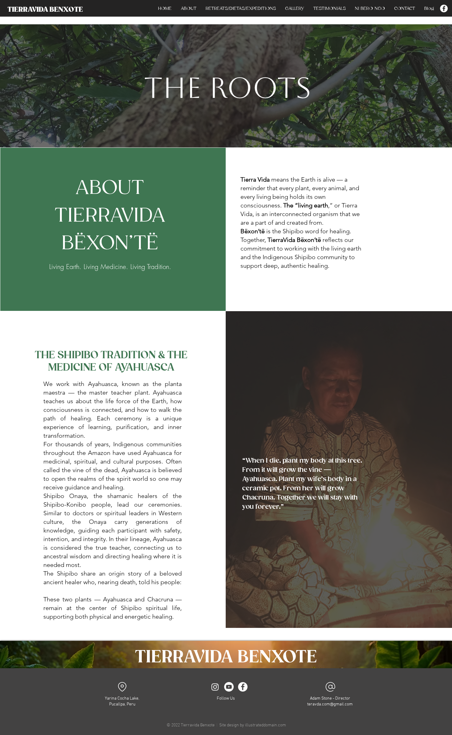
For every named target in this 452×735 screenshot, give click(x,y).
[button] (240, 9)
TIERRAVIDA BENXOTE (45, 10)
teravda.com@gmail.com (330, 704)
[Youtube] (229, 687)
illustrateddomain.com (265, 725)
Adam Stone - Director (330, 698)
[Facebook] (444, 8)
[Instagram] (215, 687)
